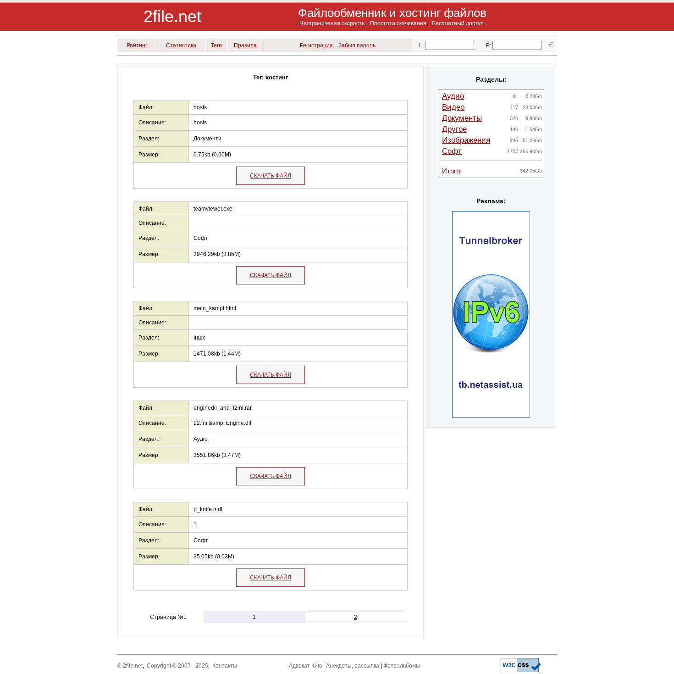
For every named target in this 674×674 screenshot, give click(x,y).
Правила (245, 45)
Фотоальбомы (401, 666)
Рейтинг (137, 45)
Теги (216, 45)
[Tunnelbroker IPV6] (491, 415)
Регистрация (316, 45)
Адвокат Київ (305, 666)
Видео (453, 107)
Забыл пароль (357, 45)
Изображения (466, 140)
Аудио (453, 96)
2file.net (172, 16)
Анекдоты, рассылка (352, 666)
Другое (454, 129)
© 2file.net (130, 666)
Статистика (181, 45)
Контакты (224, 666)
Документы (462, 118)
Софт (452, 151)
